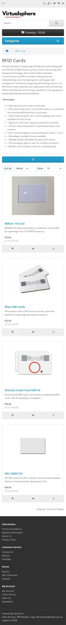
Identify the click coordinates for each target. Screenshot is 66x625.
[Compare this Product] (53, 248)
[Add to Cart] (12, 248)
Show (40, 168)
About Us (6, 536)
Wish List (6, 598)
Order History (9, 594)
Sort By (8, 168)
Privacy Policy (9, 539)
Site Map (6, 559)
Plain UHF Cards (15, 307)
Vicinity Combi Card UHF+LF (22, 390)
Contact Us (7, 552)
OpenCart (19, 613)
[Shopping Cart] (58, 3)
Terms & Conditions (12, 528)
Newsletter (7, 601)
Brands (5, 571)
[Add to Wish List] (33, 248)
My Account (8, 590)
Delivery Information (12, 532)
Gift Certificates (9, 575)
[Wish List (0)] (54, 3)
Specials (6, 578)
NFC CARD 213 (14, 473)
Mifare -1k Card (15, 223)
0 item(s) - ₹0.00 (34, 32)
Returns (6, 555)
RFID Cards (20, 51)
